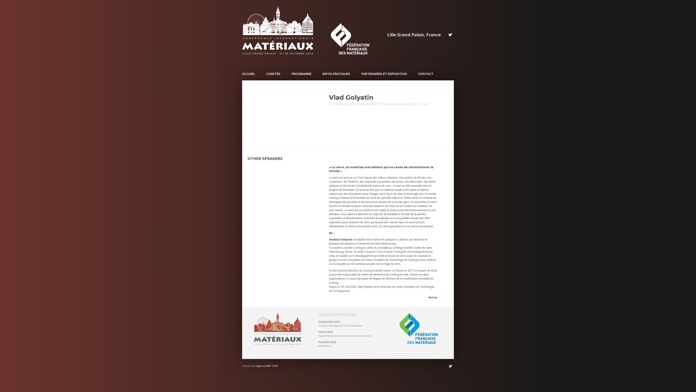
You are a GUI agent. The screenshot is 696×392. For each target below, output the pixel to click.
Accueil (248, 74)
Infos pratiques (336, 74)
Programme (301, 74)
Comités (273, 74)
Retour (433, 297)
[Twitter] (450, 34)
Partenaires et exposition (384, 74)
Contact (425, 74)
